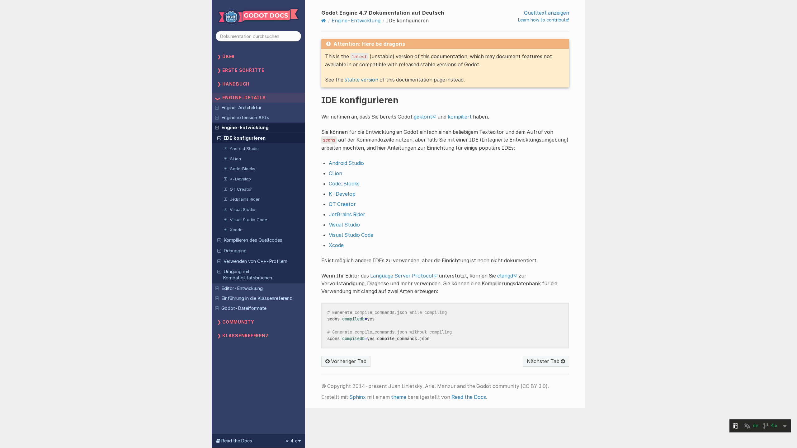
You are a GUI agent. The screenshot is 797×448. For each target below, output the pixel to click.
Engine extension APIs (245, 117)
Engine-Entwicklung (245, 127)
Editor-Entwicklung (242, 288)
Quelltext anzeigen (546, 13)
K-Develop (240, 178)
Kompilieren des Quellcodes (253, 240)
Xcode (236, 229)
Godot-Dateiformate (243, 308)
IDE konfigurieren (245, 138)
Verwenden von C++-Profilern (255, 261)
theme (398, 397)
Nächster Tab (544, 361)
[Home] (323, 20)
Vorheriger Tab (348, 361)
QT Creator (241, 189)
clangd (505, 276)
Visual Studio (242, 209)
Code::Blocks (242, 168)
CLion (235, 158)
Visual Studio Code (248, 219)
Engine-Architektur (241, 107)
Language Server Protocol (401, 276)
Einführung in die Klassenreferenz (256, 298)
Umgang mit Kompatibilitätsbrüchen (247, 275)
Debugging (235, 251)
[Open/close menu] (217, 107)
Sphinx (357, 397)
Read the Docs (468, 397)
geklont (423, 117)
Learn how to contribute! (543, 19)
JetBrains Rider (245, 199)
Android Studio (244, 148)
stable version (361, 80)
